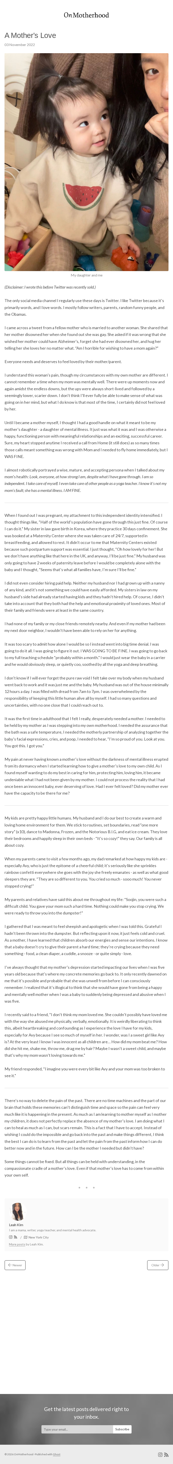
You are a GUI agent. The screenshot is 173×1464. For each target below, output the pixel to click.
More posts (17, 1244)
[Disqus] (86, 1328)
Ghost (56, 1454)
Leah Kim (16, 1225)
